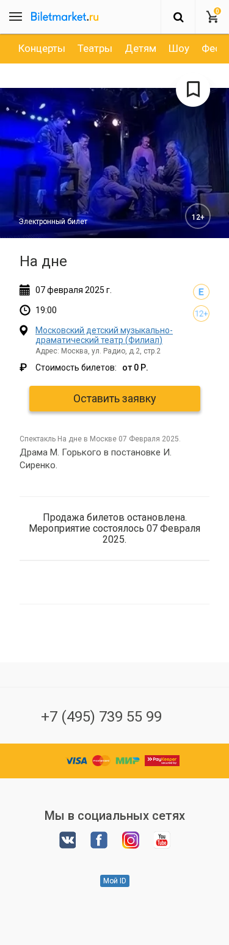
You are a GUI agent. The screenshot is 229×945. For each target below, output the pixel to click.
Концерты (41, 48)
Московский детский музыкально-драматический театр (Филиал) (104, 334)
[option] (41, 48)
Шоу (179, 48)
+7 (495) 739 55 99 (101, 717)
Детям (140, 48)
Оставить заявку (114, 398)
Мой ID (114, 881)
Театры (95, 48)
